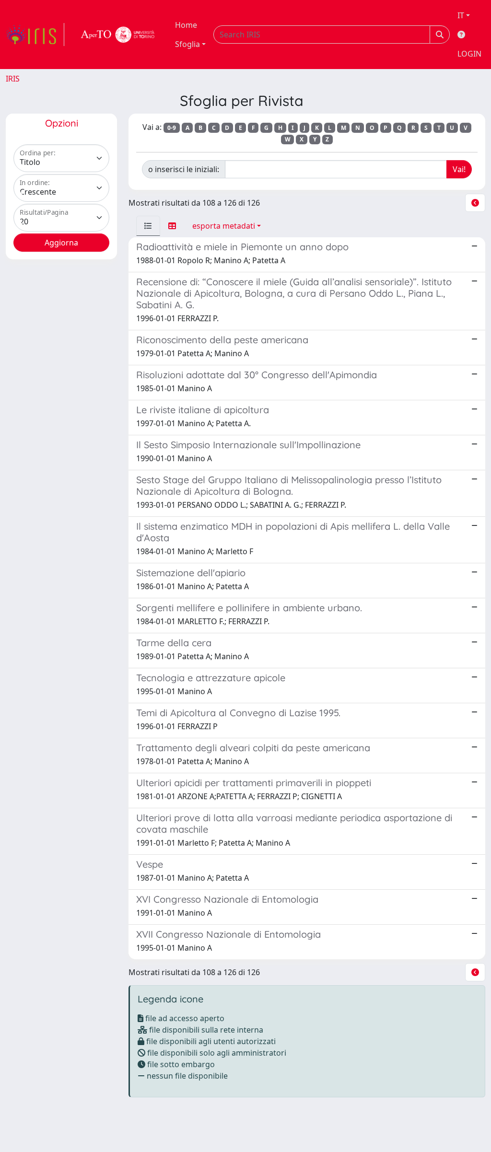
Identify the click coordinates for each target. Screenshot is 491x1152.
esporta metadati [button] (223, 226)
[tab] (148, 226)
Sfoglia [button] (187, 44)
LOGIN (469, 53)
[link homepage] (35, 34)
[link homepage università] (118, 34)
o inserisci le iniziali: (183, 169)
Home (186, 25)
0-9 (171, 128)
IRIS (13, 78)
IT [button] (460, 15)
